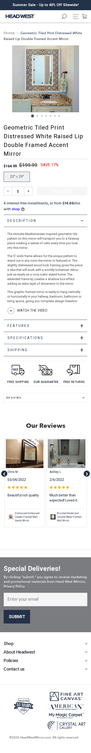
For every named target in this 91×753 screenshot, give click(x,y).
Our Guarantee (45, 382)
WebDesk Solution (45, 742)
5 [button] (51, 116)
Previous (4, 474)
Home (9, 33)
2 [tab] (46, 531)
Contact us (14, 669)
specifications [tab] (46, 337)
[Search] (66, 17)
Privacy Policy (14, 586)
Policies (11, 660)
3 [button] (42, 116)
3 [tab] (51, 531)
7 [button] (59, 116)
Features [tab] (46, 325)
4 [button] (46, 116)
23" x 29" (17, 177)
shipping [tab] (46, 350)
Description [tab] (45, 220)
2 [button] (37, 116)
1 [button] (32, 115)
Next (87, 474)
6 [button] (55, 116)
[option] (45, 5)
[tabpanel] (45, 267)
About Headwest (19, 652)
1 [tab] (41, 531)
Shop (8, 643)
